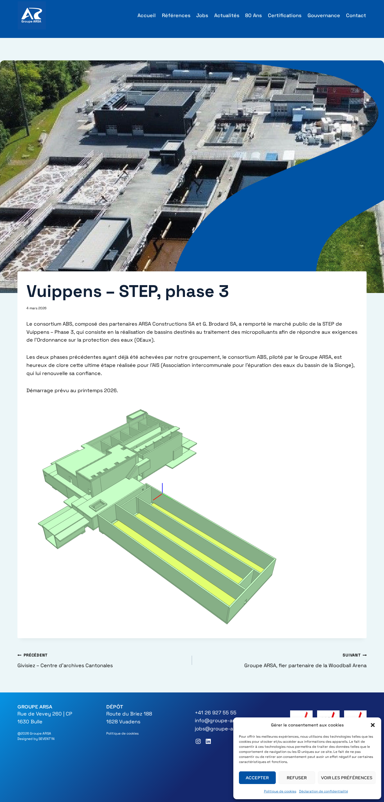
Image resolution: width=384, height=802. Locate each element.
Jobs (202, 15)
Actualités (226, 15)
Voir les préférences (346, 778)
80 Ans (253, 15)
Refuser (297, 778)
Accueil (146, 15)
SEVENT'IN (47, 739)
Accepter (257, 778)
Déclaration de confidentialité (323, 791)
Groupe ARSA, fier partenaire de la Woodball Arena (305, 661)
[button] (373, 725)
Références (176, 15)
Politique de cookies (280, 791)
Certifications (284, 15)
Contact (356, 15)
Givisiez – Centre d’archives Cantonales (65, 661)
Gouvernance (324, 15)
